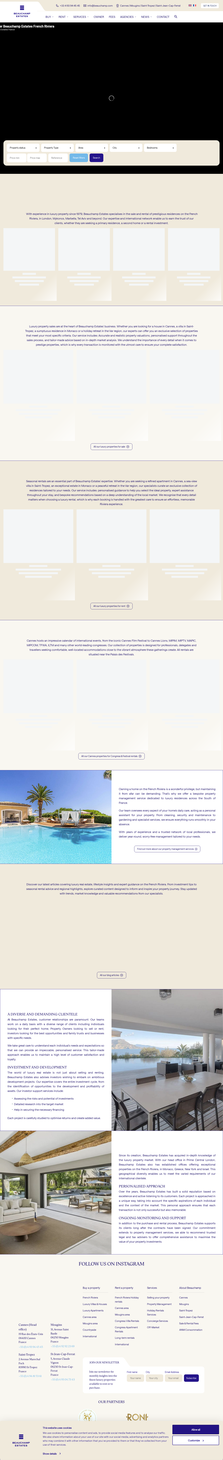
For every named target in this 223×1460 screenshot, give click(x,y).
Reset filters (79, 157)
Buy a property (91, 1314)
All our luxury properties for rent (109, 632)
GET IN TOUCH (209, 6)
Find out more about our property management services (167, 875)
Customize (194, 1440)
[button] (176, 16)
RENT (62, 16)
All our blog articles (109, 1001)
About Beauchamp (190, 1314)
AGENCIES (127, 16)
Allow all (195, 1429)
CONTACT (163, 16)
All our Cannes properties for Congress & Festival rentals (109, 783)
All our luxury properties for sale (109, 473)
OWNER (99, 16)
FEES (112, 16)
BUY (48, 16)
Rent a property (124, 1314)
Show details (50, 1453)
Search (96, 157)
